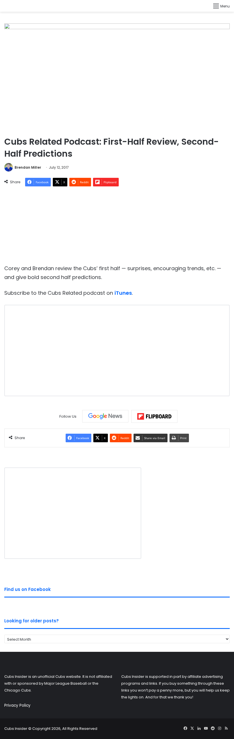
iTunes (123, 292)
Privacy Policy (17, 705)
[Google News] (105, 416)
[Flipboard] (154, 416)
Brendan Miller (28, 167)
